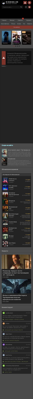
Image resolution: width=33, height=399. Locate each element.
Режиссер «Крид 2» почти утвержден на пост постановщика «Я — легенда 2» (16, 273)
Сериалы (28, 20)
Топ (24, 24)
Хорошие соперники (11, 351)
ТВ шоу (13, 24)
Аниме (19, 24)
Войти (25, 2)
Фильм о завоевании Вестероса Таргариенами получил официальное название (15, 297)
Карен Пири (8, 372)
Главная (4, 20)
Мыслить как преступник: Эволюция (16, 361)
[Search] (21, 7)
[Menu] (29, 2)
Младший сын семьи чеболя (13, 330)
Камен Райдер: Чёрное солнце (14, 319)
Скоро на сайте (7, 145)
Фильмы (12, 20)
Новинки (20, 20)
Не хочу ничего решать (11, 340)
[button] (13, 46)
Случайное (16, 27)
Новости (29, 24)
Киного (4, 66)
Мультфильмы (5, 24)
